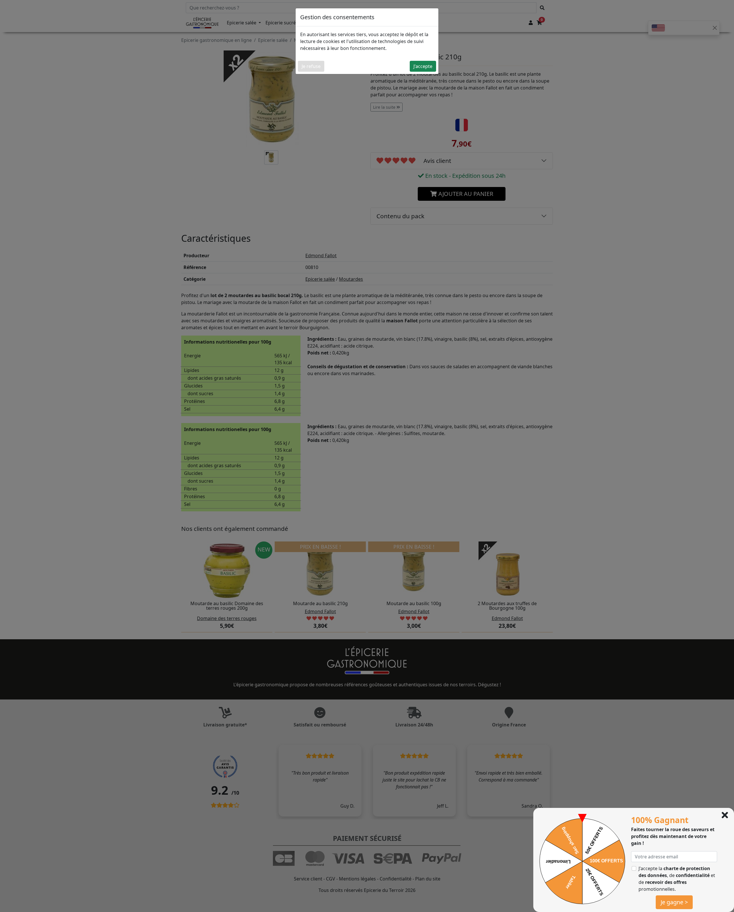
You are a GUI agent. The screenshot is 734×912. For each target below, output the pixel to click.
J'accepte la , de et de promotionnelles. (677, 878)
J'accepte (422, 66)
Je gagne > (674, 902)
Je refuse (311, 66)
